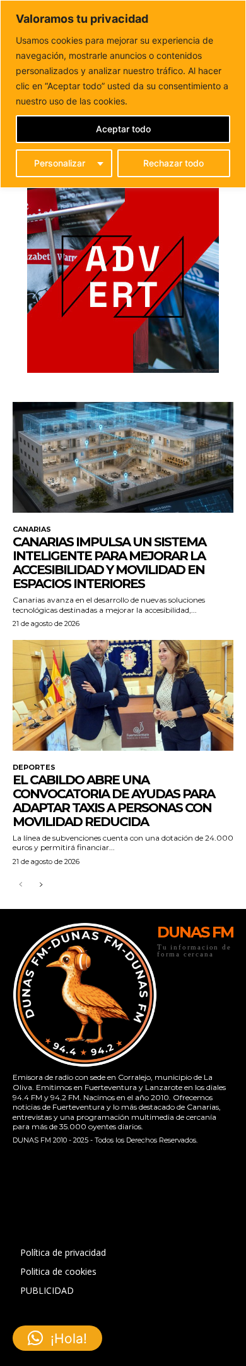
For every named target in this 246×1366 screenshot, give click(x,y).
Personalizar (59, 163)
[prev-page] (20, 885)
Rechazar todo (173, 163)
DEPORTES (34, 767)
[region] (123, 94)
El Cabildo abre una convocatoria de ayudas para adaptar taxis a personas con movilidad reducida (113, 800)
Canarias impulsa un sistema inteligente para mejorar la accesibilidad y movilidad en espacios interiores (109, 562)
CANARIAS (32, 529)
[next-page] (41, 885)
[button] (57, 1338)
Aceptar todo (123, 128)
